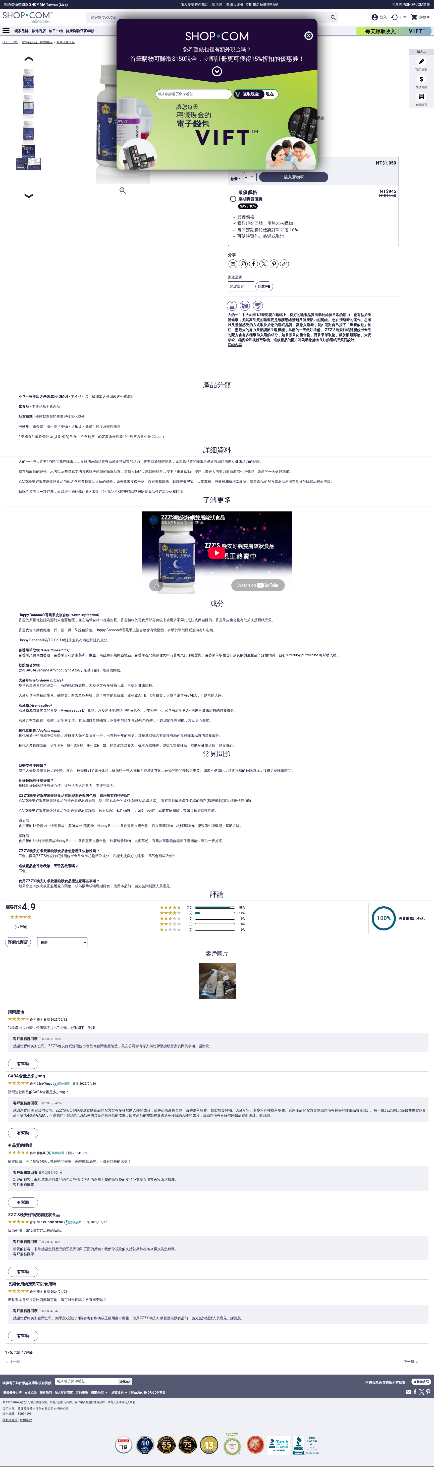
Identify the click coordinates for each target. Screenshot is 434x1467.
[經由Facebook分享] (253, 264)
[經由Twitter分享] (264, 264)
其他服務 (82, 1392)
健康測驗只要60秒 (80, 31)
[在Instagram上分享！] (243, 264)
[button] (100, 1393)
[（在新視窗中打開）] (232, 1444)
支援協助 (31, 1392)
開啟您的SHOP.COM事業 (411, 4)
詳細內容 (235, 345)
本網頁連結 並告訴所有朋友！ (387, 1382)
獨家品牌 (22, 31)
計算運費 (264, 286)
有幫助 (23, 1064)
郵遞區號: (235, 277)
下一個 (411, 1361)
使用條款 (26, 1420)
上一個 (12, 1361)
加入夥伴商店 (64, 1392)
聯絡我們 (46, 1392)
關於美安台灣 (13, 1392)
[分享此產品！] (284, 264)
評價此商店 (18, 942)
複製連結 (421, 1382)
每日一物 (56, 31)
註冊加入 (125, 1381)
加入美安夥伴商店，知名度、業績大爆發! (229, 4)
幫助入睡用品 (66, 42)
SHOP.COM (10, 42)
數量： (236, 179)
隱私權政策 (10, 1420)
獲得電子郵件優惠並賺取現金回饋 (27, 1383)
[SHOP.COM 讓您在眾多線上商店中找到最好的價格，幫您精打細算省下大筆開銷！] (28, 17)
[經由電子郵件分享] (233, 264)
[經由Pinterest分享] (274, 264)
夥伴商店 (39, 31)
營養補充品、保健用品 (37, 42)
